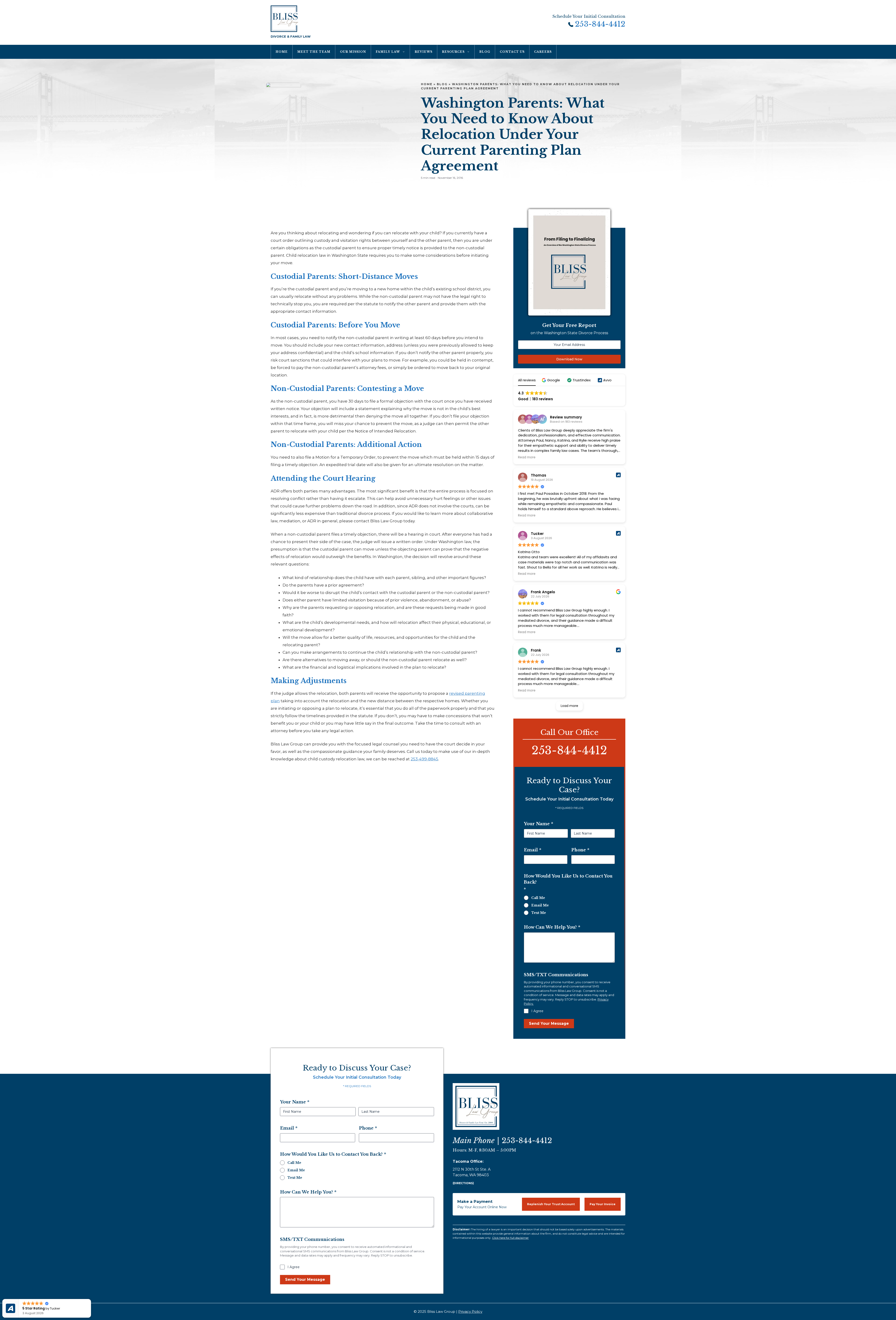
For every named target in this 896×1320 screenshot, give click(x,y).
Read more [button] (527, 457)
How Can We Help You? (552, 927)
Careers (543, 51)
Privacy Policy (470, 1311)
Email (532, 850)
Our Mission (353, 51)
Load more (569, 705)
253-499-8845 (424, 759)
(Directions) (463, 1183)
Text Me (538, 913)
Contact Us (512, 51)
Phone (580, 850)
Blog (484, 51)
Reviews (423, 51)
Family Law (388, 51)
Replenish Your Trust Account (551, 1204)
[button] (551, 380)
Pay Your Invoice (603, 1204)
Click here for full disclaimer (510, 1237)
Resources (453, 51)
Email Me (540, 905)
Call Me (538, 898)
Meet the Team (313, 51)
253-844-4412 (600, 24)
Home (282, 51)
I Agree (537, 1011)
